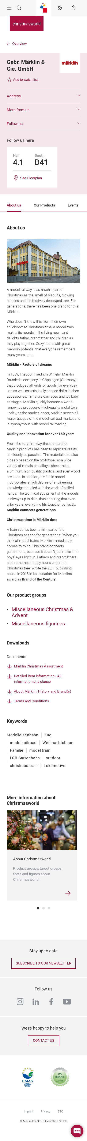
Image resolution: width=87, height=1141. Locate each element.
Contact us (43, 1041)
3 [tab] (49, 908)
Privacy (45, 1111)
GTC (60, 1111)
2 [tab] (43, 908)
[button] (43, 96)
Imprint (28, 1111)
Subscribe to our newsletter (43, 963)
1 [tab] (38, 908)
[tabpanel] (42, 855)
